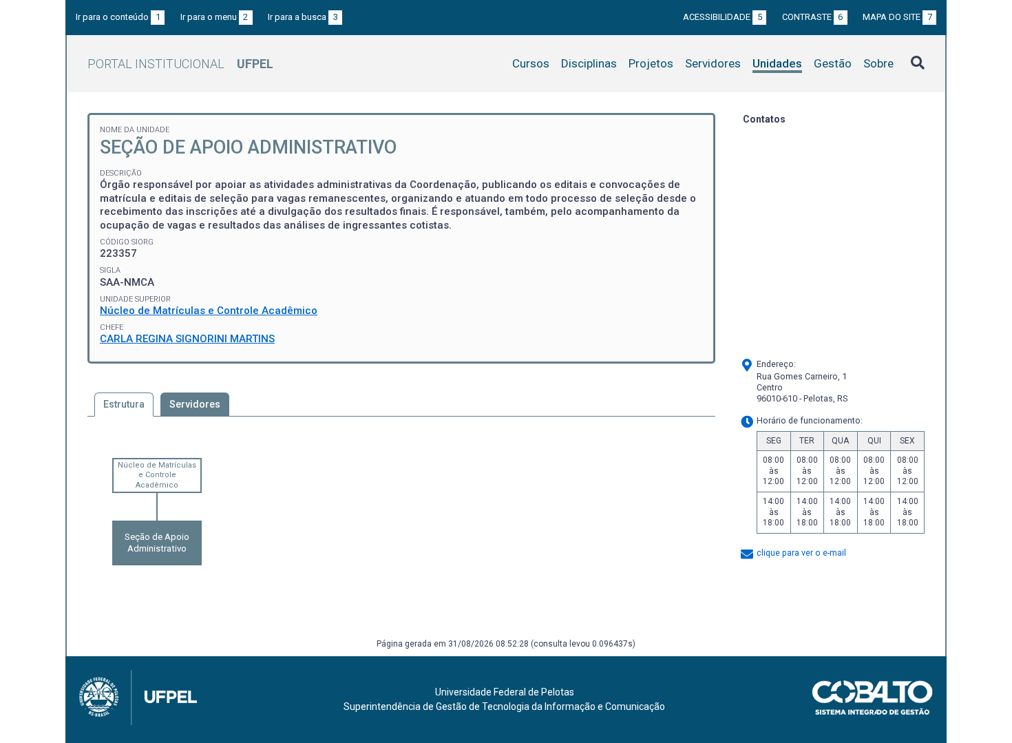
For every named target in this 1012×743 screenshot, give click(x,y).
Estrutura (124, 404)
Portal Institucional (180, 63)
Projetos (651, 63)
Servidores (713, 63)
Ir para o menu (214, 17)
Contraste (812, 17)
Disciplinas (589, 63)
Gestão (833, 63)
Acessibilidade (722, 17)
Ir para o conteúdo (118, 17)
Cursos (530, 63)
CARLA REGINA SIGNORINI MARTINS (187, 339)
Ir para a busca (303, 17)
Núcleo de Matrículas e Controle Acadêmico (208, 310)
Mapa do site (897, 17)
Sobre (878, 63)
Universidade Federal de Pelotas (504, 692)
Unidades (777, 63)
